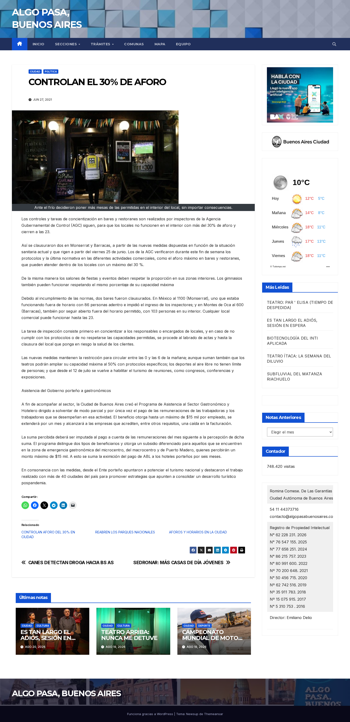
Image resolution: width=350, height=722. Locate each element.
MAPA (160, 44)
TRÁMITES (101, 44)
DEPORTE (204, 625)
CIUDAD (35, 71)
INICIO (39, 44)
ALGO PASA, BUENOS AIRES (66, 693)
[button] (334, 44)
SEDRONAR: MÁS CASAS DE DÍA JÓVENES (178, 562)
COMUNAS (134, 44)
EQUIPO (183, 44)
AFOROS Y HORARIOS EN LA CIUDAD (198, 532)
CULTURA (43, 625)
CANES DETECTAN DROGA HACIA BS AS (71, 562)
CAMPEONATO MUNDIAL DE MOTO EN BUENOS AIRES (210, 638)
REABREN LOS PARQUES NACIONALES (125, 532)
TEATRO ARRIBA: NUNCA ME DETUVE (129, 635)
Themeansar (213, 714)
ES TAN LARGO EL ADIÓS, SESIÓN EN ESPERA (45, 638)
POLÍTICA (51, 71)
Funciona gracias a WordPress (150, 714)
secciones (66, 44)
